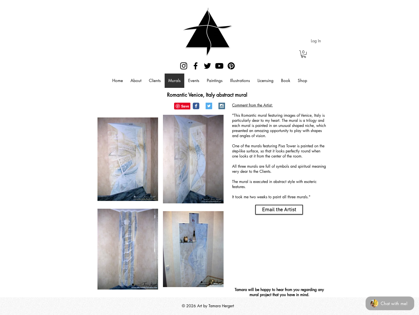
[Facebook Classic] (196, 106)
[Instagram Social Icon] (221, 106)
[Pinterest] (231, 66)
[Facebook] (195, 66)
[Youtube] (219, 66)
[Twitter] (207, 66)
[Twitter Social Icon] (209, 106)
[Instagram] (183, 66)
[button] (303, 54)
